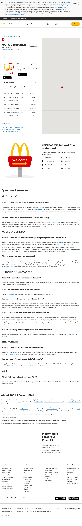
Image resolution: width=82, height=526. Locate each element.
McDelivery (63, 211)
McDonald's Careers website (32, 364)
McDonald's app (38, 209)
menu (19, 402)
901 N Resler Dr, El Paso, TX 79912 (11, 129)
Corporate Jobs (16, 366)
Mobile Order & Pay (67, 244)
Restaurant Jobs (6, 366)
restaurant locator (52, 409)
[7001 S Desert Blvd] (62, 87)
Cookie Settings (6, 515)
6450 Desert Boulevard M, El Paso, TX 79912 (14, 127)
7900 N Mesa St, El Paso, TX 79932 (11, 132)
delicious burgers (58, 402)
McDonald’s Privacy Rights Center (14, 14)
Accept (75, 3)
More (32, 24)
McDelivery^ (24, 409)
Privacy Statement (61, 9)
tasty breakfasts (48, 402)
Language (4, 19)
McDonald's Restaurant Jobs (14, 352)
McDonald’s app (13, 294)
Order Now (75, 24)
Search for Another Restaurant (11, 36)
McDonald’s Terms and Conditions (60, 2)
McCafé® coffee (38, 402)
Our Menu (12, 24)
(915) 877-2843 (15, 50)
